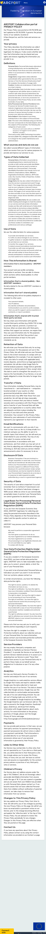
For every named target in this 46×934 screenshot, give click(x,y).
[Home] (11, 3)
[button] (44, 3)
